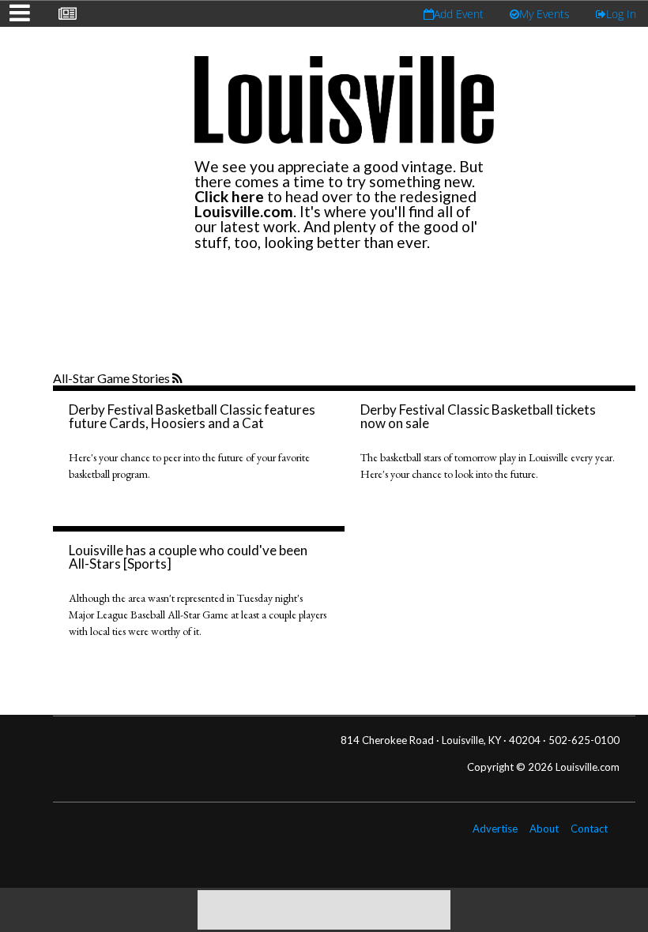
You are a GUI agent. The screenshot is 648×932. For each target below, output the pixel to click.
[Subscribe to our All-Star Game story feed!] (179, 379)
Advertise (495, 828)
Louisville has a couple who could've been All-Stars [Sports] (188, 557)
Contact (589, 828)
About (544, 828)
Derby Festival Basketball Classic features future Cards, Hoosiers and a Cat (192, 416)
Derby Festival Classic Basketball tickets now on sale (478, 416)
